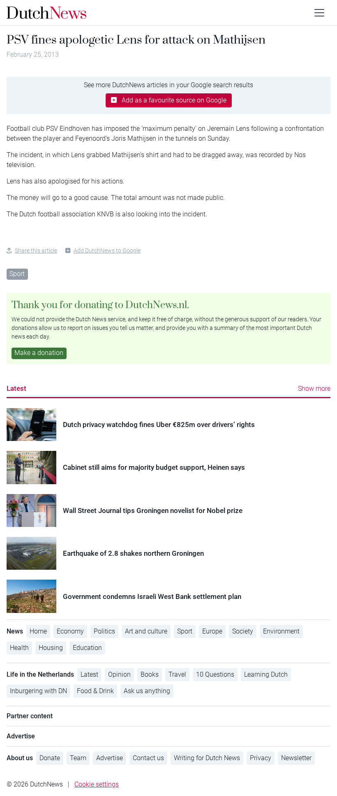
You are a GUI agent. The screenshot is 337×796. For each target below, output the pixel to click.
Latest (16, 388)
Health (19, 648)
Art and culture (146, 631)
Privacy (260, 758)
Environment (281, 631)
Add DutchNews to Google (107, 250)
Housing (51, 648)
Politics (104, 631)
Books (150, 674)
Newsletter (296, 758)
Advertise (109, 758)
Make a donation (38, 353)
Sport (17, 274)
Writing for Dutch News (207, 758)
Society (242, 631)
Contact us (148, 758)
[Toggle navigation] (319, 13)
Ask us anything (147, 691)
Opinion (119, 674)
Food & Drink (95, 691)
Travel (177, 674)
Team (78, 758)
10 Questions (215, 674)
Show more (314, 388)
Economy (70, 631)
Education (87, 648)
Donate (49, 758)
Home (38, 631)
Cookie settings (96, 784)
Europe (212, 631)
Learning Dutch (266, 674)
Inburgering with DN (38, 691)
